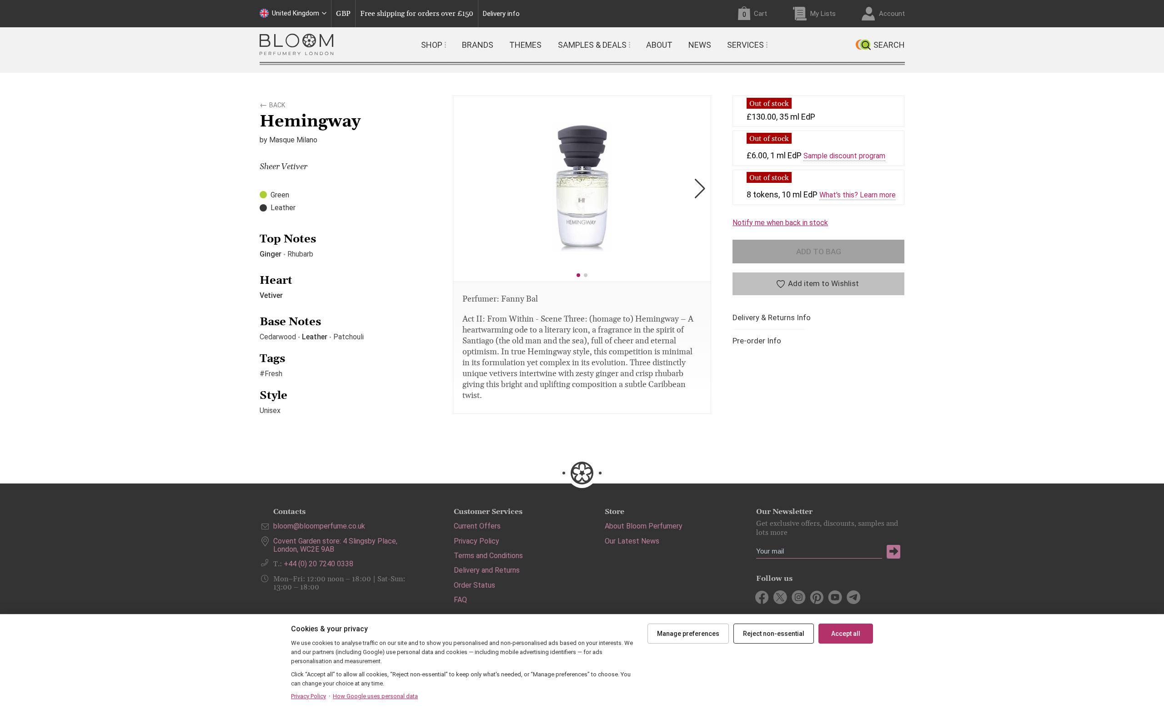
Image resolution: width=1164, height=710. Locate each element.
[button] (578, 275)
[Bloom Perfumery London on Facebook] (762, 597)
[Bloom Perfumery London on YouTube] (835, 597)
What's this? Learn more (857, 195)
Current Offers (477, 526)
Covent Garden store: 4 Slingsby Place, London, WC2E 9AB (335, 545)
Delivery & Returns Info (772, 317)
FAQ (460, 599)
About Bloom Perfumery (643, 526)
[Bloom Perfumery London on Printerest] (817, 597)
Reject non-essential (773, 633)
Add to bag (818, 251)
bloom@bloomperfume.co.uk (319, 526)
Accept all (845, 633)
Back (277, 103)
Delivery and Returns (487, 570)
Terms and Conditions (488, 555)
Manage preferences (688, 633)
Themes (525, 45)
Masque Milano (293, 140)
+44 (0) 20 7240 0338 (318, 563)
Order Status (474, 585)
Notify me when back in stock (780, 222)
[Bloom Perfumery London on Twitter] (780, 597)
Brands (477, 45)
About (659, 45)
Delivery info (501, 14)
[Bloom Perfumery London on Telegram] (853, 597)
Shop (431, 45)
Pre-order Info (757, 341)
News (699, 45)
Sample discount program (844, 156)
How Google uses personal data (375, 696)
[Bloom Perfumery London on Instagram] (799, 597)
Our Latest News (632, 541)
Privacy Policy (476, 541)
